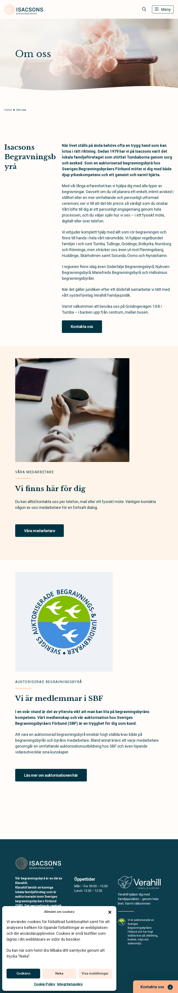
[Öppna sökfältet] (144, 9)
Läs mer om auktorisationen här (51, 775)
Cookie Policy (44, 984)
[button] (110, 912)
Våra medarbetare (39, 530)
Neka (59, 973)
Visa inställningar (95, 973)
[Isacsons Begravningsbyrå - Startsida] (38, 863)
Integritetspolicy (69, 984)
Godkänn (23, 973)
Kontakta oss (82, 326)
